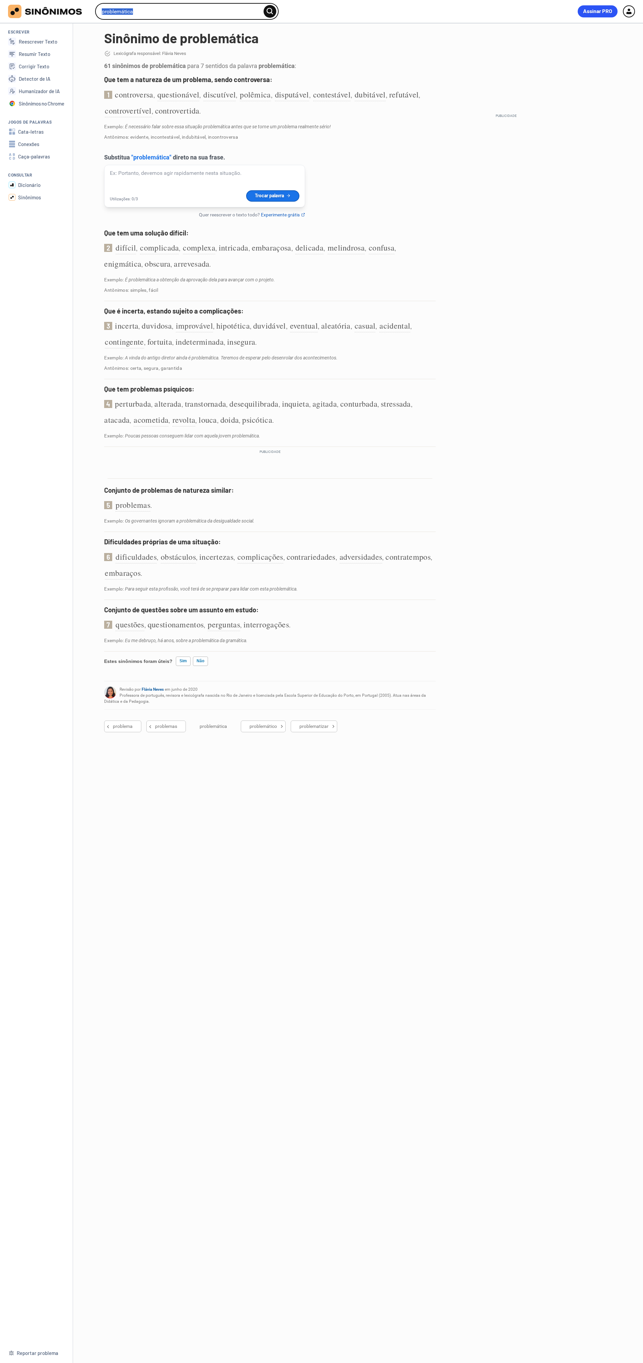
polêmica (255, 94)
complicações (260, 556)
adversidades (361, 556)
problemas (133, 504)
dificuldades (136, 556)
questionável (178, 94)
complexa (199, 247)
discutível (219, 94)
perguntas (224, 624)
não (200, 661)
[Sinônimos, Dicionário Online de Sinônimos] (49, 11)
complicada (159, 247)
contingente (124, 341)
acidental (394, 325)
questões (130, 624)
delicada (309, 247)
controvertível (128, 110)
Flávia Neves (153, 689)
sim (183, 661)
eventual (304, 325)
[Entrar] (629, 11)
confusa (382, 247)
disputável (292, 94)
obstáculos (178, 556)
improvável (194, 325)
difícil (126, 247)
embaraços (123, 572)
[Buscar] (270, 11)
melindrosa (346, 247)
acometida (151, 419)
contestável (332, 94)
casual (365, 325)
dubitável (370, 94)
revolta (183, 419)
